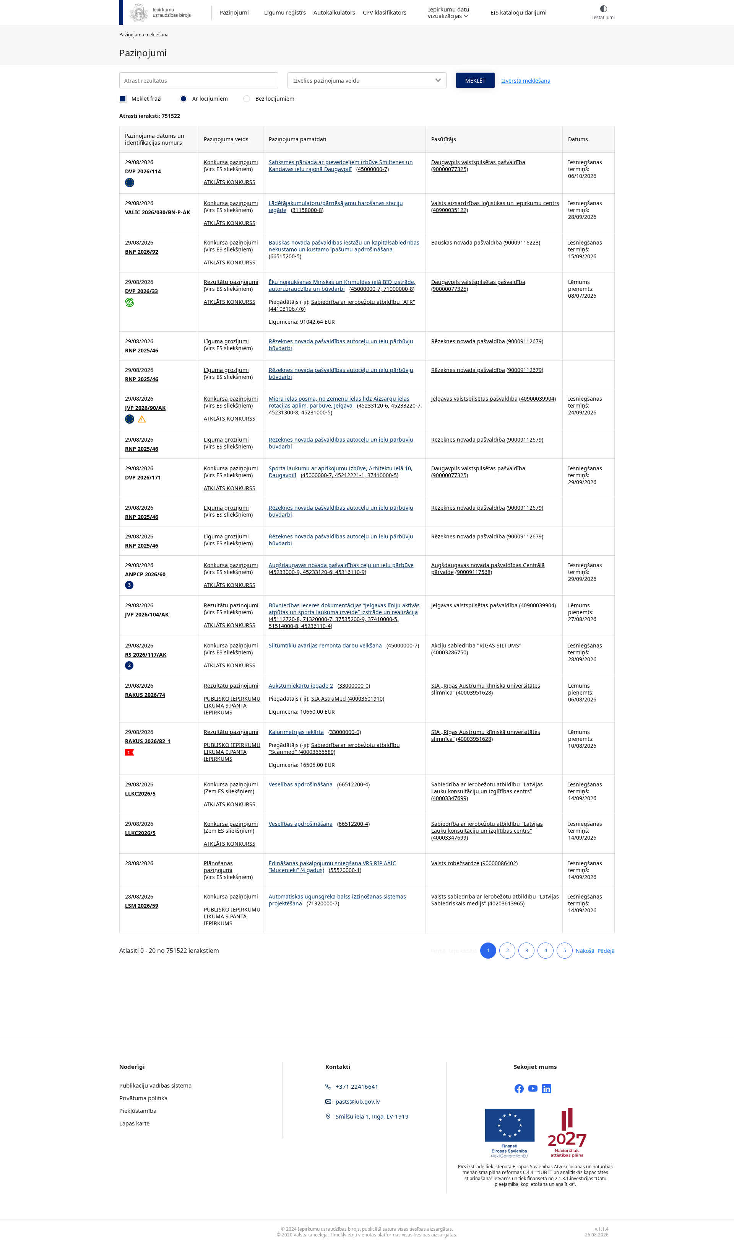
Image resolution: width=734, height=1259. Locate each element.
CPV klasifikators (384, 12)
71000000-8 (398, 288)
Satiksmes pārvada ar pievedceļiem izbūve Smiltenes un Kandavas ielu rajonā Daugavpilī (341, 165)
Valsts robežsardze (455, 863)
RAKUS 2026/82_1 (148, 741)
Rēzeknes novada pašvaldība (468, 341)
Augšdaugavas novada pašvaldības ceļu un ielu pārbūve (341, 565)
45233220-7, (406, 405)
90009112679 (525, 341)
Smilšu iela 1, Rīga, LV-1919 (371, 1116)
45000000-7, (367, 288)
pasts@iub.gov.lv (357, 1101)
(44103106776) (287, 308)
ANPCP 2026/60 (145, 574)
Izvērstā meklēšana (525, 80)
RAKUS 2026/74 (145, 694)
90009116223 (522, 242)
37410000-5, (383, 619)
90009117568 (473, 572)
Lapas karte (134, 1123)
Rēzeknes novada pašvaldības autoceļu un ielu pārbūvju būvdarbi (341, 345)
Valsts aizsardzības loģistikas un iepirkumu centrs (495, 203)
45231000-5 (316, 412)
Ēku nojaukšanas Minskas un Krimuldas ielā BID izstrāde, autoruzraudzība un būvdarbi (342, 285)
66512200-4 (353, 784)
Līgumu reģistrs (285, 12)
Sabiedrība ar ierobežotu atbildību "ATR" (363, 301)
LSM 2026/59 (141, 905)
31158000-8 (307, 210)
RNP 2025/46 (141, 350)
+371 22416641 (356, 1086)
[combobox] (367, 80)
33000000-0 (354, 685)
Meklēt (475, 80)
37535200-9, (351, 619)
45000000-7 (372, 169)
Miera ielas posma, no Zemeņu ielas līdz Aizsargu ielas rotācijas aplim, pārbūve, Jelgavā (339, 402)
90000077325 (449, 169)
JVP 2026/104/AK (147, 614)
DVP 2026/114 (143, 171)
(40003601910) (365, 698)
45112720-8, (286, 619)
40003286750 (449, 652)
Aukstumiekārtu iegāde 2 (301, 685)
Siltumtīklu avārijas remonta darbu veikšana (325, 645)
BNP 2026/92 (141, 251)
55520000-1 (345, 870)
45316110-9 (350, 572)
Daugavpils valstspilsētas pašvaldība (478, 162)
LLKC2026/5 (140, 793)
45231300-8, (285, 412)
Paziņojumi (234, 12)
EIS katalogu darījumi (518, 12)
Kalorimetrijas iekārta (296, 732)
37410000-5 (382, 475)
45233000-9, (286, 572)
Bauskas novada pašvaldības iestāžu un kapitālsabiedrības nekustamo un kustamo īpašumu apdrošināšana (344, 246)
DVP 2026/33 (141, 291)
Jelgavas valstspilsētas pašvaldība (474, 398)
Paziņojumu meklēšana (144, 34)
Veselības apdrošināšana (301, 784)
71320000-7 (323, 903)
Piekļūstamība (137, 1110)
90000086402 (499, 863)
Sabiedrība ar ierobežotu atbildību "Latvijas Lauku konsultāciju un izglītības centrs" (487, 788)
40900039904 (537, 398)
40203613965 (506, 903)
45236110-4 (316, 626)
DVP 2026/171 (143, 477)
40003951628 (474, 692)
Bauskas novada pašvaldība (466, 242)
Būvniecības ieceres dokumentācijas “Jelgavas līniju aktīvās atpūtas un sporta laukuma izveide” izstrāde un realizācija (344, 609)
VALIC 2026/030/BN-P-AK (157, 212)
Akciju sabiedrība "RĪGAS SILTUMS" (476, 645)
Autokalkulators (334, 12)
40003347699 (449, 798)
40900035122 (449, 210)
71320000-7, (319, 619)
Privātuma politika (143, 1097)
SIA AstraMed (328, 698)
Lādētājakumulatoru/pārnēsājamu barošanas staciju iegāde (336, 206)
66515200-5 (285, 256)
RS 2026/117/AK (145, 654)
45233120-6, (375, 405)
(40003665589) (316, 751)
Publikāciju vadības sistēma (155, 1085)
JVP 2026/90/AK (145, 407)
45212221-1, (351, 475)
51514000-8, (285, 626)
